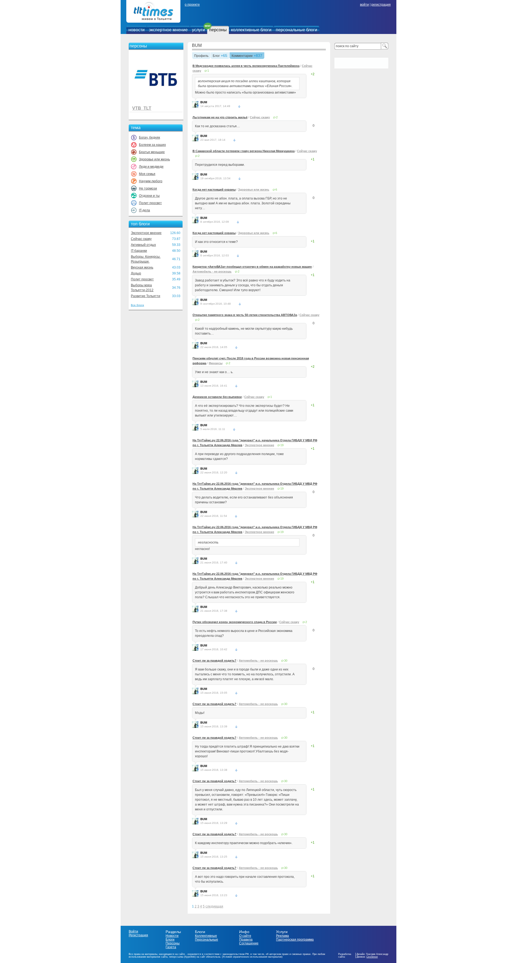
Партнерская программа (295, 939)
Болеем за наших (152, 145)
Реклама (282, 936)
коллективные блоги (251, 29)
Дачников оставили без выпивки (217, 396)
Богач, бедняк (149, 137)
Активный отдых (143, 245)
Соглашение (248, 943)
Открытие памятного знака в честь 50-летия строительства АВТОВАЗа (245, 315)
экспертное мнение (168, 29)
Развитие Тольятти (145, 296)
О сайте (245, 936)
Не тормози (148, 188)
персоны (218, 29)
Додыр (136, 273)
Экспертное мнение (146, 233)
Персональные (206, 939)
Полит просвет (150, 203)
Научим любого (150, 181)
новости (136, 29)
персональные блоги (296, 29)
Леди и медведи (151, 166)
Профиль (201, 56)
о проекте (192, 4)
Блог (216, 56)
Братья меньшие (152, 152)
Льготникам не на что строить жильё (220, 117)
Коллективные (206, 936)
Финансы (215, 363)
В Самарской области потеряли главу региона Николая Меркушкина (244, 151)
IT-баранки (139, 251)
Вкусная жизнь (142, 267)
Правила (246, 939)
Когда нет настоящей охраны (214, 189)
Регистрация (138, 935)
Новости (172, 936)
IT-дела (144, 210)
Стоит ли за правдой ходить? (214, 660)
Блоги (170, 939)
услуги (198, 29)
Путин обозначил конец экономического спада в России (235, 622)
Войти (133, 931)
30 (285, 660)
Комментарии (242, 56)
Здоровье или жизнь (154, 159)
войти (364, 4)
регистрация (381, 4)
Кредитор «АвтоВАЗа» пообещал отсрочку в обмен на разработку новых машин (252, 266)
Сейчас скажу (141, 239)
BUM (197, 45)
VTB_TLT (141, 108)
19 (282, 445)
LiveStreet (372, 956)
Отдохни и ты (149, 196)
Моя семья (147, 174)
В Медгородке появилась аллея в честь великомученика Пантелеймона (246, 65)
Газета (171, 947)
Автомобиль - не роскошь (212, 271)
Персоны (173, 943)
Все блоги (137, 305)
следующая (214, 906)
